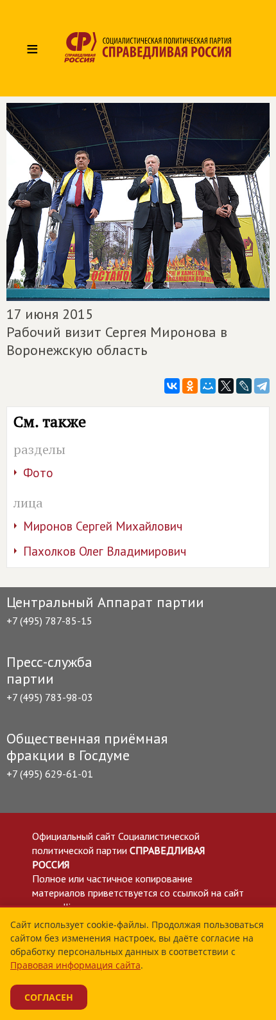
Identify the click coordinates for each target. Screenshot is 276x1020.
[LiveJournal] (244, 386)
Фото (38, 472)
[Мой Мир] (208, 386)
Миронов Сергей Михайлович (102, 526)
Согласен (48, 997)
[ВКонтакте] (172, 386)
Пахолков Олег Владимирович (104, 551)
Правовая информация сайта (75, 965)
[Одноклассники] (190, 386)
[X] (226, 386)
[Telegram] (262, 386)
